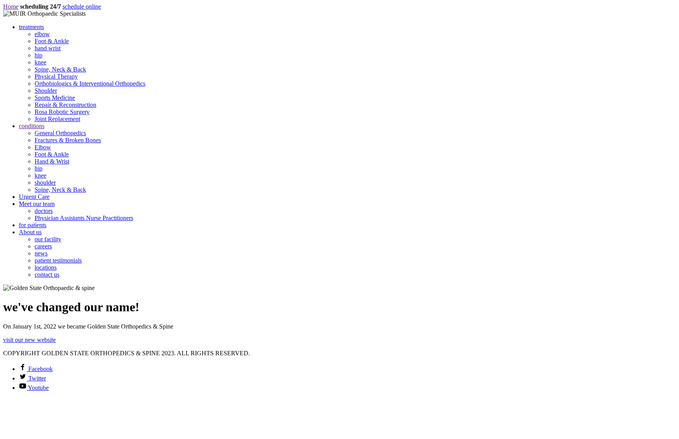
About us (30, 232)
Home (10, 6)
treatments (31, 27)
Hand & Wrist (52, 161)
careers (43, 246)
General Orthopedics (60, 133)
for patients (32, 225)
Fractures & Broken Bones (68, 140)
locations (46, 267)
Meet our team (37, 203)
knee (40, 62)
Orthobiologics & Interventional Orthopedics (90, 83)
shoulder (45, 182)
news (41, 253)
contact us (47, 274)
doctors (44, 211)
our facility (48, 239)
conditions (31, 126)
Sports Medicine (55, 97)
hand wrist (48, 48)
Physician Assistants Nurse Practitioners (84, 218)
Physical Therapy (56, 76)
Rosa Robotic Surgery (62, 111)
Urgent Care (34, 196)
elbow (42, 34)
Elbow (43, 147)
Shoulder (46, 90)
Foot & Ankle (52, 41)
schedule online (81, 6)
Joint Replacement (57, 119)
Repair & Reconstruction (65, 104)
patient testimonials (58, 260)
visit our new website (29, 339)
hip (38, 55)
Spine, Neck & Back (60, 69)
